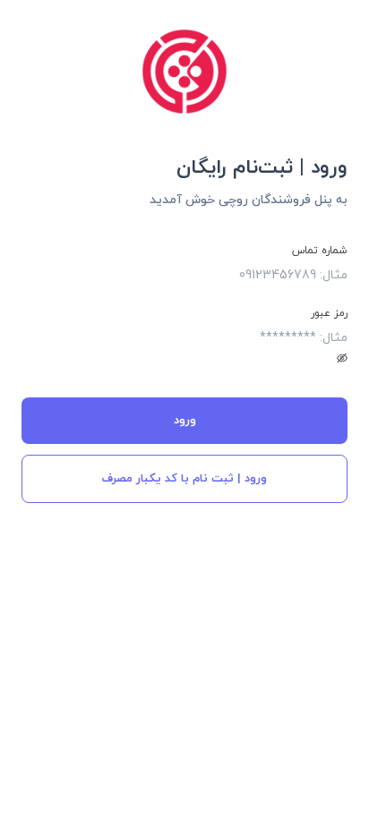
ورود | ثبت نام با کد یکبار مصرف (184, 479)
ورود (185, 421)
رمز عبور (329, 313)
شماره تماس (320, 250)
